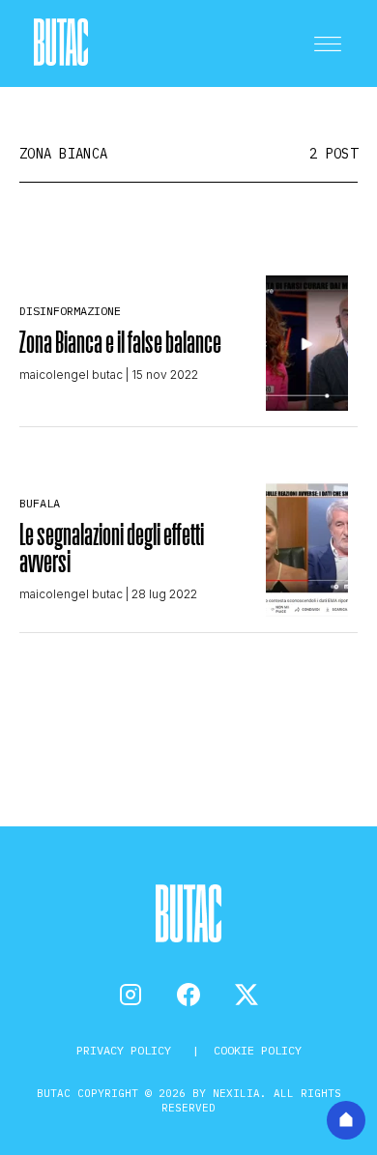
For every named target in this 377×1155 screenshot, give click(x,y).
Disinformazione (70, 310)
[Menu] (327, 43)
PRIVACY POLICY (127, 1050)
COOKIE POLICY (258, 1050)
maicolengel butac (71, 374)
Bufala (39, 503)
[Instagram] (130, 994)
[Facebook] (188, 994)
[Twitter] (246, 994)
